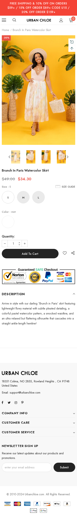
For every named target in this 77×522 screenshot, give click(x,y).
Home (5, 30)
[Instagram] (16, 402)
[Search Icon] (14, 20)
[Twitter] (9, 402)
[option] (38, 90)
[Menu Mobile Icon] (4, 20)
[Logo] (39, 20)
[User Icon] (61, 20)
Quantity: (8, 236)
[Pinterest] (22, 402)
